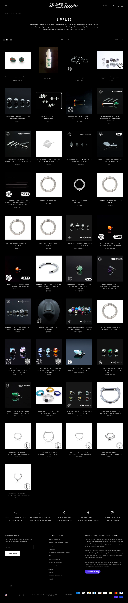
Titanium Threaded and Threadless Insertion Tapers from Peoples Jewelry (17, 203)
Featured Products (54, 539)
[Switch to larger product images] (4, 39)
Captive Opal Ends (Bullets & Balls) (17, 77)
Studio (50, 572)
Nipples (19, 14)
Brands (50, 546)
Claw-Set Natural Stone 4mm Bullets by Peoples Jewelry (79, 412)
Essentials (51, 549)
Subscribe (12, 553)
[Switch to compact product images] (11, 39)
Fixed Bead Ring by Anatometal (79, 201)
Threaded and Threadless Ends (58, 543)
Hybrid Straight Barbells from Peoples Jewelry (79, 118)
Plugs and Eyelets (54, 559)
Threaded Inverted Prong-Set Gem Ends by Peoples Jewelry (110, 370)
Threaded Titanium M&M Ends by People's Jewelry (79, 244)
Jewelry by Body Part (55, 563)
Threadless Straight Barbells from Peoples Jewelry (110, 119)
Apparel (50, 569)
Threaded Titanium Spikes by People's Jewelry (79, 160)
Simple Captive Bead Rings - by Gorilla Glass (49, 412)
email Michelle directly (63, 29)
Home (7, 14)
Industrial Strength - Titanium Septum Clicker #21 (110, 412)
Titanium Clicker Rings (49, 200)
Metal (50, 556)
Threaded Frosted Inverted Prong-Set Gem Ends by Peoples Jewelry (18, 370)
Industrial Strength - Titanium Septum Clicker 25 (18, 453)
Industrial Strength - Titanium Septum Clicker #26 (110, 453)
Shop (12, 14)
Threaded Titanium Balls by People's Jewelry (18, 118)
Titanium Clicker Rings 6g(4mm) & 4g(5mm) (110, 328)
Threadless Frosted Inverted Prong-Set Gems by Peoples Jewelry (49, 370)
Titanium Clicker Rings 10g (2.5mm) (17, 244)
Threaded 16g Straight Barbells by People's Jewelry (18, 160)
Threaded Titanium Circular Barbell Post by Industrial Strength (48, 286)
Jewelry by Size (53, 566)
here (70, 520)
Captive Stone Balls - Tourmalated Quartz (110, 77)
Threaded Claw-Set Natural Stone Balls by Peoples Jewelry (79, 286)
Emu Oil (48, 76)
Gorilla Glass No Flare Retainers (48, 118)
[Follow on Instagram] (11, 586)
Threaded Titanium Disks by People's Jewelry (110, 160)
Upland (90, 520)
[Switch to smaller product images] (7, 39)
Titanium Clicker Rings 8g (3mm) (49, 244)
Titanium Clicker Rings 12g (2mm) (110, 201)
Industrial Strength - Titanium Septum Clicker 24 (48, 453)
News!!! (50, 579)
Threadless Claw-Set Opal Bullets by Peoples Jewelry (18, 412)
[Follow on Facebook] (6, 586)
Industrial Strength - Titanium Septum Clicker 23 (79, 453)
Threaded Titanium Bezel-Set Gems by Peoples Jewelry (17, 328)
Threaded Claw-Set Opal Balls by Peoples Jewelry (110, 244)
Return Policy (46, 520)
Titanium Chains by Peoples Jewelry (48, 328)
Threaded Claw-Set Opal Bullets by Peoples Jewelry (79, 369)
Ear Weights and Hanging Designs (59, 553)
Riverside (82, 520)
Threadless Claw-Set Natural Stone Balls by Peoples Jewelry (110, 286)
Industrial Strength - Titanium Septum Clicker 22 (18, 494)
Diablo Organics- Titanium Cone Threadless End (48, 160)
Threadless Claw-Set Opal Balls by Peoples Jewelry (17, 285)
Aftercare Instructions (55, 576)
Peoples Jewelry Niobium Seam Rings (79, 77)
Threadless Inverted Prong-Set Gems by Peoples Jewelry (79, 328)
